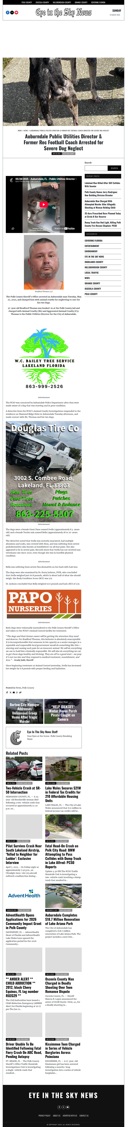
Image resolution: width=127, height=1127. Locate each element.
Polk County (27, 2)
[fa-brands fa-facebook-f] (8, 12)
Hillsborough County (62, 2)
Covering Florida (98, 2)
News (64, 154)
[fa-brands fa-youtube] (16, 12)
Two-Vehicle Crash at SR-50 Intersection (23, 790)
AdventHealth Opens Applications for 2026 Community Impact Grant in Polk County (23, 921)
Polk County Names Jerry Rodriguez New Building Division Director (101, 193)
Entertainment (92, 246)
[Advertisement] (63, 39)
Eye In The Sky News (94, 256)
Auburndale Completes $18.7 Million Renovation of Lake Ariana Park (62, 919)
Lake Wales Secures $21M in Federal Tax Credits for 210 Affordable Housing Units (63, 794)
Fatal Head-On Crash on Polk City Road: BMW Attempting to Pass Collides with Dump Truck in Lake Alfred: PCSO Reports (63, 856)
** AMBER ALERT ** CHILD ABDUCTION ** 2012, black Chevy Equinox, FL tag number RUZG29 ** (22, 987)
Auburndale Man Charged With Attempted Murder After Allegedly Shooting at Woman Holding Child (100, 204)
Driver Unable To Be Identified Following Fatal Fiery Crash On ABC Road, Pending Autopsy (24, 1050)
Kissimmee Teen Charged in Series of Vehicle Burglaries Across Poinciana (62, 1050)
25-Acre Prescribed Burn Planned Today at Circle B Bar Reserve (103, 215)
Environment (91, 251)
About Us (56, 1115)
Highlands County (94, 262)
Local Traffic (92, 272)
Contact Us (83, 1115)
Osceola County (42, 2)
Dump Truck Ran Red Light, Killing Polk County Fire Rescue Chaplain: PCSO (103, 224)
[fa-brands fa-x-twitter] (12, 12)
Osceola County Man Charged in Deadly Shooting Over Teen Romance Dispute (59, 985)
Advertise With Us (70, 1115)
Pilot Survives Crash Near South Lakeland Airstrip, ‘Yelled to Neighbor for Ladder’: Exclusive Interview (24, 854)
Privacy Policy (44, 1115)
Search (88, 162)
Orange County (81, 2)
